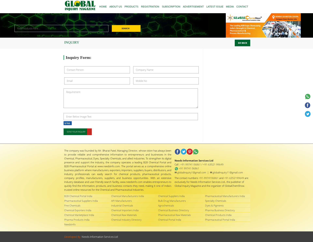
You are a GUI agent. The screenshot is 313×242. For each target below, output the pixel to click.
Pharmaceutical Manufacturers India (225, 196)
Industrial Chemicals (122, 205)
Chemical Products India (218, 215)
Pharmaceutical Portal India (220, 219)
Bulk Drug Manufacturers (172, 200)
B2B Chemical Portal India (78, 196)
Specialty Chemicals (215, 200)
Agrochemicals (166, 205)
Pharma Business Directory (220, 210)
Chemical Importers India (125, 210)
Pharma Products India (76, 219)
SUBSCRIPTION (171, 6)
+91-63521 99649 (213, 164)
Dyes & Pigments (214, 205)
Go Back (242, 43)
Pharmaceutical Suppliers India (81, 200)
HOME (103, 6)
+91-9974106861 (209, 178)
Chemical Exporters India (77, 210)
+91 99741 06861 (188, 168)
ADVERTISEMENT (193, 6)
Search (126, 28)
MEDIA (230, 6)
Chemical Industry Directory (126, 219)
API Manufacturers (121, 200)
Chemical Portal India (169, 219)
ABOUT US (115, 6)
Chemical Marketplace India (79, 215)
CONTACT (242, 6)
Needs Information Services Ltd (100, 237)
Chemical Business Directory (173, 210)
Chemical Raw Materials (124, 215)
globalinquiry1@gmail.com (192, 172)
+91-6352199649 (234, 178)
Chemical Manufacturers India (127, 196)
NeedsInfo (70, 224)
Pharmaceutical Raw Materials (174, 215)
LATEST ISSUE (214, 6)
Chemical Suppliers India (171, 196)
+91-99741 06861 (190, 164)
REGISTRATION (150, 6)
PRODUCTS (131, 6)
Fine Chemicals (72, 205)
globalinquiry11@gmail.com (228, 172)
